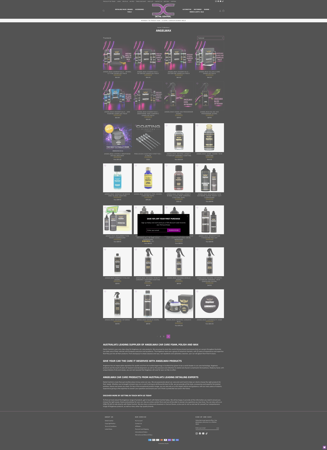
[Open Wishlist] (324, 447)
